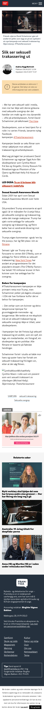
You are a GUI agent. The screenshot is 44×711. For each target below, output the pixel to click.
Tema (26, 655)
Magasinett (9, 644)
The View (33, 121)
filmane (6, 244)
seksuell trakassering (27, 396)
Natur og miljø (31, 641)
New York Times (23, 260)
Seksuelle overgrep (22, 400)
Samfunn (8, 637)
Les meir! (24, 707)
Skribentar (9, 651)
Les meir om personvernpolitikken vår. (21, 625)
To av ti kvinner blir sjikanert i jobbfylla (19, 183)
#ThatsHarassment (23, 137)
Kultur (27, 637)
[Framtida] (5, 3)
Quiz (26, 644)
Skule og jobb (10, 641)
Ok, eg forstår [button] (35, 707)
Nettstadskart (31, 651)
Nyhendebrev (10, 655)
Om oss (27, 648)
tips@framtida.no (12, 668)
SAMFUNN (12, 396)
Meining (8, 648)
